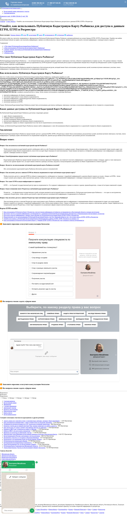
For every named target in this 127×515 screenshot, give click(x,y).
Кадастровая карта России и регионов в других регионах (22, 436)
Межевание (7, 404)
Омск (89, 509)
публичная (60, 35)
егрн (24, 35)
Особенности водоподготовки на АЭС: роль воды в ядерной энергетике (27, 424)
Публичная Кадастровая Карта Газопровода (18, 442)
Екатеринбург (62, 509)
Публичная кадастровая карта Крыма (15, 441)
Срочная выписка (9, 13)
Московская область (8, 454)
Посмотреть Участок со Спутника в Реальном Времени (21, 437)
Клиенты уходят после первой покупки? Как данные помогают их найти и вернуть (30, 426)
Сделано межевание (10, 406)
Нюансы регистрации (11, 409)
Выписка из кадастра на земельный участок (18, 432)
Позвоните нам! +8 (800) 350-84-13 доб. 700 (14, 16)
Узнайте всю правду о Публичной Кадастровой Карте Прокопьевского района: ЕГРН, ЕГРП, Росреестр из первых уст (41, 218)
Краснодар (101, 509)
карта (40, 35)
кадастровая (32, 35)
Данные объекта (15, 35)
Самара (94, 509)
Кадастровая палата (10, 414)
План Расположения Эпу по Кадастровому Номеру (20, 444)
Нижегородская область (9, 457)
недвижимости (49, 35)
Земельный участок (10, 408)
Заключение (8, 51)
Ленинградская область (9, 455)
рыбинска (69, 35)
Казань (71, 509)
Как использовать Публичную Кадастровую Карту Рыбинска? (24, 48)
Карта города (8, 413)
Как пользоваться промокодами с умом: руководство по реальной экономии (28, 422)
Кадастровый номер (10, 403)
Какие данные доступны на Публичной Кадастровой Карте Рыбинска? (27, 49)
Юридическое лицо (10, 411)
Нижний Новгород (80, 509)
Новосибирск (53, 509)
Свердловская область (9, 459)
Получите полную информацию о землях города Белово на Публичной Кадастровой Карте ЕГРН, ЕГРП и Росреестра (41, 215)
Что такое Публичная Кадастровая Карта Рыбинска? (21, 46)
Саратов (101, 512)
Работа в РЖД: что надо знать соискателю (17, 431)
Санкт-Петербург (41, 509)
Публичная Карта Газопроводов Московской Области (21, 446)
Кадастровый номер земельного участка (16, 11)
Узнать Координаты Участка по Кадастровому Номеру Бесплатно (24, 447)
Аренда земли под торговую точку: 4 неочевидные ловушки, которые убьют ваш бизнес (32, 421)
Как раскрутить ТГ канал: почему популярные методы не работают (25, 427)
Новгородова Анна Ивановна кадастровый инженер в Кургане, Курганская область (30, 434)
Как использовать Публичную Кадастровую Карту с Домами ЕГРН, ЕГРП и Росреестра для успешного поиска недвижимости (44, 220)
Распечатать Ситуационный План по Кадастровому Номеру (23, 439)
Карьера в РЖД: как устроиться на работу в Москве (20, 429)
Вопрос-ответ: (9, 53)
